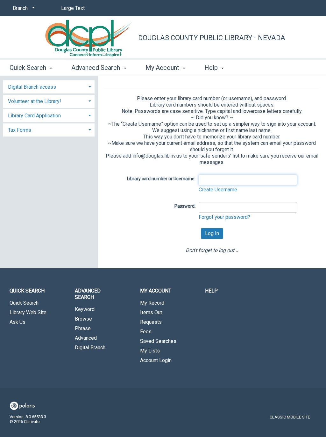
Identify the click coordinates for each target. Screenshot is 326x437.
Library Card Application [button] (34, 116)
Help (211, 291)
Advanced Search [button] (96, 67)
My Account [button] (163, 67)
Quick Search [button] (29, 67)
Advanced (86, 338)
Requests (151, 322)
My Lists (150, 351)
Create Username (218, 190)
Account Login (156, 360)
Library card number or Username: (161, 178)
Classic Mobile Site (290, 417)
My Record (152, 303)
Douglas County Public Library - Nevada (211, 38)
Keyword (85, 309)
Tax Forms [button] (19, 130)
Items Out (151, 312)
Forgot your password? (224, 217)
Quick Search (24, 303)
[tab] (49, 86)
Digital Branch (90, 347)
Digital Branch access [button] (32, 87)
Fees (146, 332)
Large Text (73, 8)
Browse (83, 319)
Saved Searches (158, 341)
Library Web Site (28, 312)
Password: (184, 206)
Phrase (83, 328)
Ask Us (17, 322)
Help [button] (211, 67)
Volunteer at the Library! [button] (34, 101)
